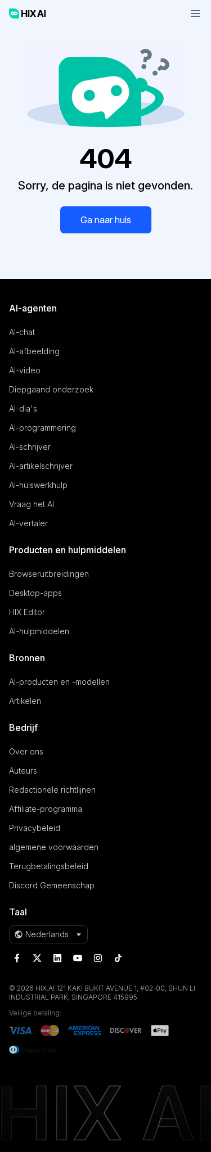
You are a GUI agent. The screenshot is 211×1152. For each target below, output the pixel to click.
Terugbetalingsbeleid (48, 866)
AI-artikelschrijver (41, 466)
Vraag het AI (31, 504)
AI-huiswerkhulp (38, 485)
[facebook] (17, 958)
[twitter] (37, 958)
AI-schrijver (30, 446)
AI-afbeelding (34, 351)
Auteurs (23, 770)
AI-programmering (42, 427)
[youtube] (78, 958)
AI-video (25, 370)
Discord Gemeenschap (52, 885)
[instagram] (98, 958)
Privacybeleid (34, 828)
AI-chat (22, 332)
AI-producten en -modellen (59, 681)
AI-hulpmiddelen (39, 631)
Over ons (26, 751)
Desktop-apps (35, 593)
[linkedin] (57, 958)
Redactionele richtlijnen (52, 789)
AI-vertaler (28, 523)
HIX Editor (27, 612)
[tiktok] (118, 958)
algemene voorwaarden (53, 847)
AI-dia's (23, 408)
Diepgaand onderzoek (51, 389)
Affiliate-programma (45, 809)
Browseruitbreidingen (49, 574)
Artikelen (25, 701)
